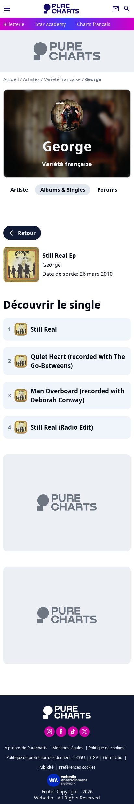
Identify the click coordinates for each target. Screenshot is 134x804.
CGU (80, 757)
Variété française (67, 164)
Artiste (19, 189)
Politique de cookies (106, 747)
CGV (94, 757)
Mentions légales (67, 747)
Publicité (46, 767)
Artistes (31, 79)
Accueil (11, 79)
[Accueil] (61, 8)
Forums (107, 189)
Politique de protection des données (39, 757)
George (67, 146)
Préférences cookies (77, 767)
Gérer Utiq (112, 757)
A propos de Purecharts (26, 747)
